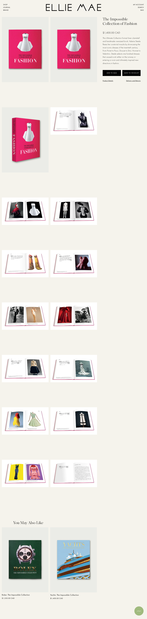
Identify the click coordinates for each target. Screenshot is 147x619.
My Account (138, 5)
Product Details (108, 81)
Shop (5, 5)
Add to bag (14, 588)
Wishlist (135, 73)
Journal (6, 7)
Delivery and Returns (133, 81)
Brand (5, 10)
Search (141, 7)
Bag (142, 10)
